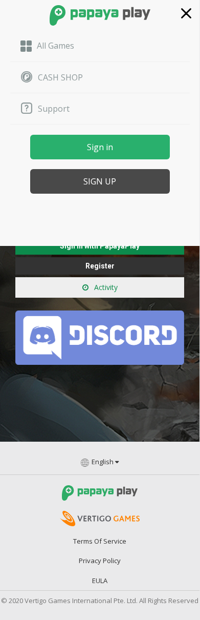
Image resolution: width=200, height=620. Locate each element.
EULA (99, 580)
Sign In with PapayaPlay (100, 246)
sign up (99, 181)
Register (100, 266)
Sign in (100, 147)
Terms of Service (99, 541)
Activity (105, 287)
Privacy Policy (100, 560)
